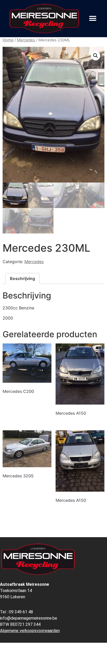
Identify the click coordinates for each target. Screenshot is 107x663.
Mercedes (26, 40)
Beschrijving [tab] (22, 278)
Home (8, 40)
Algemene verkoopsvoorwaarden (30, 630)
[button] (93, 18)
